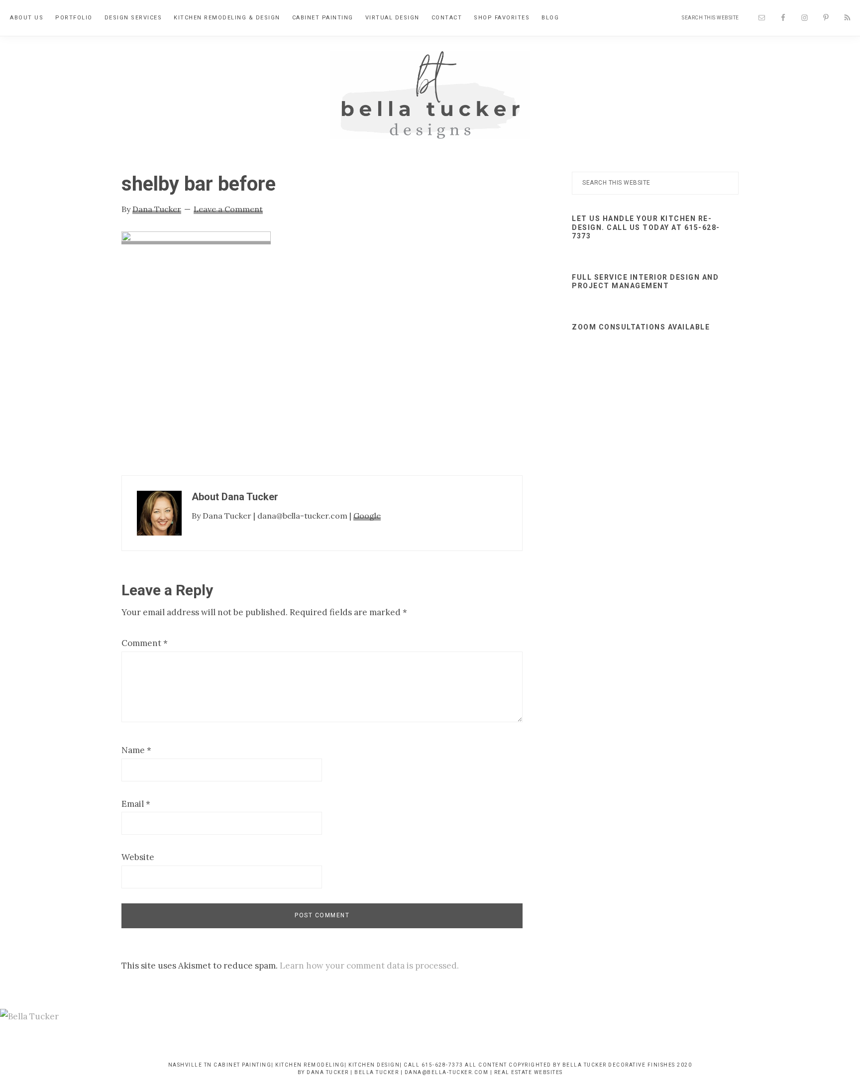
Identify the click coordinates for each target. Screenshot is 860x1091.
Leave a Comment (228, 209)
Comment (144, 643)
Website (137, 857)
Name (136, 750)
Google (367, 516)
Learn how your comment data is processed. (369, 965)
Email (135, 803)
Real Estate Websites (528, 1072)
